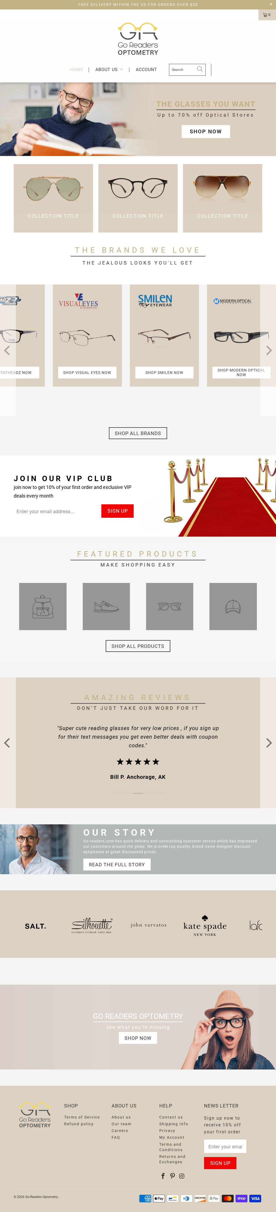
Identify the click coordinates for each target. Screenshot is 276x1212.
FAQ (116, 1137)
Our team (122, 1124)
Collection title (53, 198)
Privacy (167, 1130)
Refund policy (79, 1124)
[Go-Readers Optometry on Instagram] (182, 1176)
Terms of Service (82, 1117)
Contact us (171, 1117)
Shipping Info (173, 1124)
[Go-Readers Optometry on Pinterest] (173, 1176)
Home (76, 70)
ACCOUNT (146, 70)
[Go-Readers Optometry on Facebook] (163, 1176)
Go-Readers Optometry (41, 1197)
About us (107, 70)
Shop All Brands (138, 433)
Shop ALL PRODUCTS (138, 646)
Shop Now (206, 131)
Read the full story (117, 864)
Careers (120, 1130)
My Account (172, 1137)
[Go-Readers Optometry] (138, 38)
